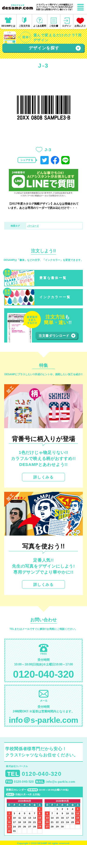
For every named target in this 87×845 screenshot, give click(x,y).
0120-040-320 (43, 674)
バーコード (33, 226)
